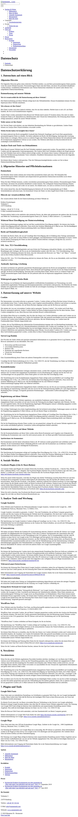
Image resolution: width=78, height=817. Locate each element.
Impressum (8, 769)
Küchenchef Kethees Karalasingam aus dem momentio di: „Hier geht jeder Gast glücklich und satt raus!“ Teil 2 (23, 783)
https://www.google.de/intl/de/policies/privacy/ (16, 746)
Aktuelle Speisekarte (11, 754)
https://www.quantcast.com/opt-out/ (51, 643)
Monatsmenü (9, 759)
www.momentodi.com (14, 810)
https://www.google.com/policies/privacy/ (37, 716)
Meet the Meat (9, 757)
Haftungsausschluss (11, 773)
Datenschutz (9, 771)
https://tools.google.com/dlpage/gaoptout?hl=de (24, 560)
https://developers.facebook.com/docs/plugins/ (15, 474)
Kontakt (7, 767)
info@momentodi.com (13, 806)
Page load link (5, 815)
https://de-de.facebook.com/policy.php (52, 489)
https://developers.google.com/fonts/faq (53, 715)
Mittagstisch (9, 755)
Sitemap (7, 775)
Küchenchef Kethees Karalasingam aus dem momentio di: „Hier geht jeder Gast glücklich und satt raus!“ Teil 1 (23, 787)
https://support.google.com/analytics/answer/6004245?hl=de (25, 574)
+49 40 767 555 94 (12, 803)
